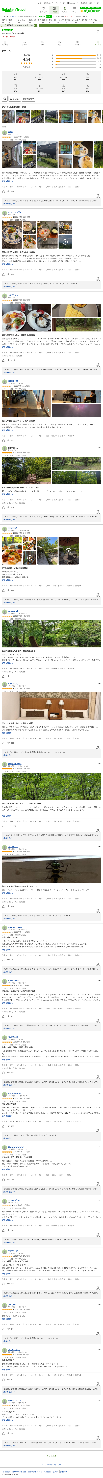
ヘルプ (39, 3)
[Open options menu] (99, 131)
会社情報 (6, 1472)
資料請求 (63, 1472)
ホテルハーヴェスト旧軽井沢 (13, 33)
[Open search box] (5, 99)
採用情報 (47, 1472)
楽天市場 (84, 3)
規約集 (55, 1472)
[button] (8, 116)
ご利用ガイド (48, 3)
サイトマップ (59, 3)
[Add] (98, 31)
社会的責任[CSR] (35, 1472)
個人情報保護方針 (19, 1472)
